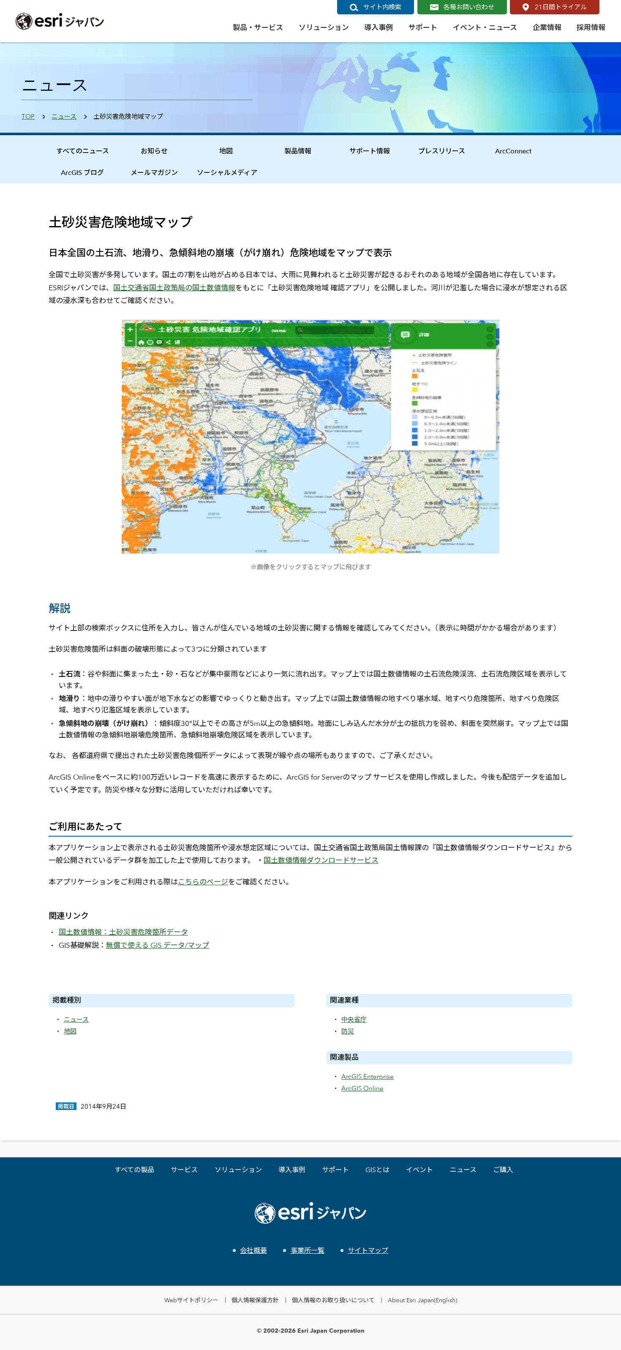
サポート (335, 1170)
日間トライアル (561, 7)
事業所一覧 (307, 1250)
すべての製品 (134, 1170)
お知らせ (154, 151)
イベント (419, 1170)
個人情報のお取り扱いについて (333, 1300)
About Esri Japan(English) (422, 1300)
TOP (28, 116)
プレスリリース (441, 151)
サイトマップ (368, 1250)
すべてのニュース (82, 151)
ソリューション (238, 1170)
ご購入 (503, 1170)
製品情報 (297, 151)
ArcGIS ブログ (82, 173)
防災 (347, 1031)
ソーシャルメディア (227, 173)
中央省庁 (354, 1019)
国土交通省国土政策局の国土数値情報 (174, 288)
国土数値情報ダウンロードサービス (321, 860)
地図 (226, 151)
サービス (184, 1170)
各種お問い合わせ (469, 7)
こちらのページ (203, 882)
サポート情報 (369, 151)
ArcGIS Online (362, 1088)
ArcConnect (513, 151)
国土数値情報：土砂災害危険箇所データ (123, 932)
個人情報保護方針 (255, 1300)
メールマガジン (154, 173)
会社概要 (253, 1250)
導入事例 (291, 1170)
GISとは (377, 1170)
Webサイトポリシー (191, 1300)
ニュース (64, 116)
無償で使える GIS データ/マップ (157, 945)
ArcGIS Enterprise (367, 1076)
